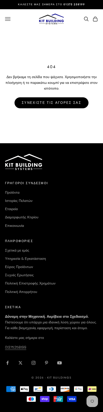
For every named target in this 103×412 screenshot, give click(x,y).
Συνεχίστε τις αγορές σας (51, 102)
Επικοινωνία (14, 225)
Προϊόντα (12, 192)
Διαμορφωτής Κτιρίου (21, 217)
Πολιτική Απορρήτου (21, 291)
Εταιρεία (11, 208)
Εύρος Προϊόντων (19, 266)
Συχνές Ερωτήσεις (19, 275)
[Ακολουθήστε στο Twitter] (20, 362)
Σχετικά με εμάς (17, 250)
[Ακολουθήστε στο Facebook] (7, 362)
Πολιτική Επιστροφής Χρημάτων (30, 283)
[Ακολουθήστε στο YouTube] (59, 362)
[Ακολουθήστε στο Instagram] (33, 362)
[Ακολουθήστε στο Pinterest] (46, 362)
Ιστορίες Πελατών (18, 200)
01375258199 (15, 347)
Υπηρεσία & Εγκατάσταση (25, 258)
